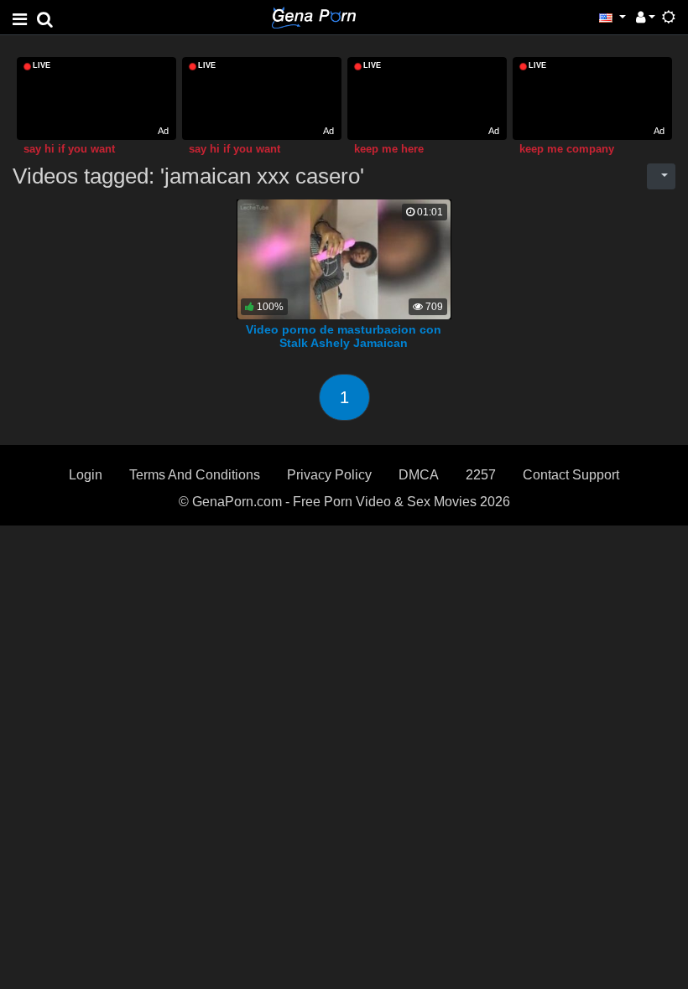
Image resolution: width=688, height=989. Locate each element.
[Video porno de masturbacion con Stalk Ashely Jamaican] (344, 258)
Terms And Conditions (194, 475)
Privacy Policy (329, 475)
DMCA (419, 475)
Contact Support (571, 475)
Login (85, 475)
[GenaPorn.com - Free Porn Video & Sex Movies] (314, 16)
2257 (481, 475)
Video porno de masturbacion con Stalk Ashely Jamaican (343, 336)
